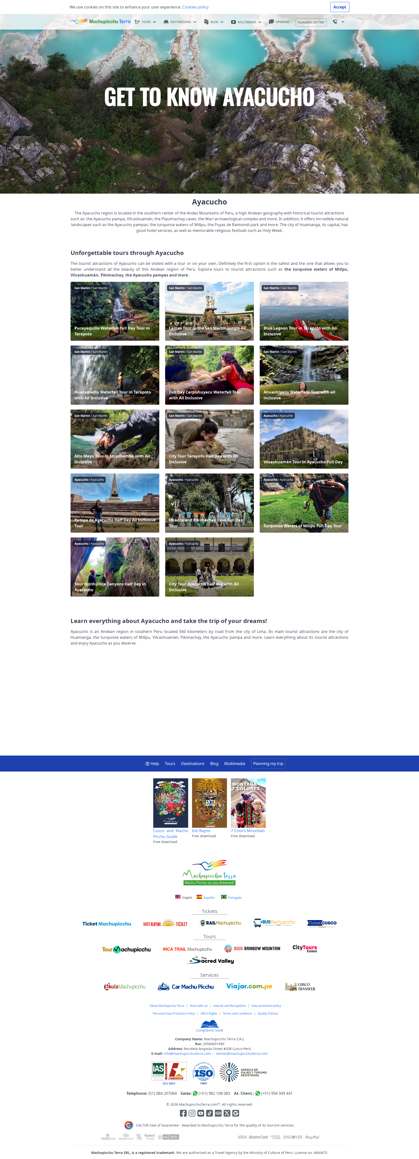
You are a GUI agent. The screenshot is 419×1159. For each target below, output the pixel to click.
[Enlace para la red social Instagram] (192, 1114)
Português (234, 898)
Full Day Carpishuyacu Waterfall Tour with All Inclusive (209, 375)
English (187, 898)
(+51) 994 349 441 (277, 1093)
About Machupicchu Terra (167, 1006)
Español (208, 898)
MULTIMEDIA (247, 22)
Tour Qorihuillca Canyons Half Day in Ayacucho (115, 567)
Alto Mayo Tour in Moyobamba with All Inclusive (115, 439)
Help (155, 763)
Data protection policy (266, 1006)
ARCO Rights (209, 1013)
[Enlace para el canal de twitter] (227, 1114)
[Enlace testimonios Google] (236, 1114)
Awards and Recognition (229, 1006)
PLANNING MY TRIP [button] (311, 22)
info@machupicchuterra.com (187, 1053)
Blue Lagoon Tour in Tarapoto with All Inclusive (304, 311)
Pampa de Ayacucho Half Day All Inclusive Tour (115, 503)
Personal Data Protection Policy (174, 1013)
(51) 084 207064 (162, 1093)
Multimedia (234, 763)
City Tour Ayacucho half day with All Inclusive (209, 567)
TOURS (146, 22)
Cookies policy (195, 7)
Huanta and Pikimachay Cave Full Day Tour (209, 503)
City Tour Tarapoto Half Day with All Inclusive (209, 439)
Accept (339, 7)
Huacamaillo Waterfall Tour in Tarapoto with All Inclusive (115, 375)
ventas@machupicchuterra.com (242, 1053)
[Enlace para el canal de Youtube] (201, 1114)
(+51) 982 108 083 (214, 1093)
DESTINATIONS (180, 22)
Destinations (192, 763)
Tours (170, 763)
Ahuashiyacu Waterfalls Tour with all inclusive (304, 375)
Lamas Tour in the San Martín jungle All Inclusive (209, 311)
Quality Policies (268, 1013)
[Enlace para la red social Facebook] (183, 1114)
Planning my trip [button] (268, 763)
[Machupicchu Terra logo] (100, 22)
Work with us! (199, 1006)
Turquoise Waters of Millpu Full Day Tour (304, 503)
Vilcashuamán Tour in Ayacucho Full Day (304, 439)
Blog (214, 763)
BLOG (214, 22)
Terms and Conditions (237, 1013)
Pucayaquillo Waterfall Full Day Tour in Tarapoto (115, 311)
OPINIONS (283, 22)
